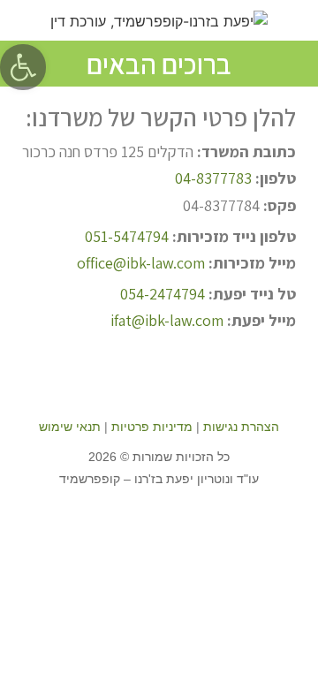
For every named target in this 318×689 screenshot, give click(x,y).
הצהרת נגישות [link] (241, 427)
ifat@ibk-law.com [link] (166, 320)
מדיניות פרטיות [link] (152, 427)
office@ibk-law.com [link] (141, 263)
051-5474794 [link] (127, 236)
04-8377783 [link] (213, 178)
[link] (23, 67)
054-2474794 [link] (162, 294)
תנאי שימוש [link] (70, 427)
